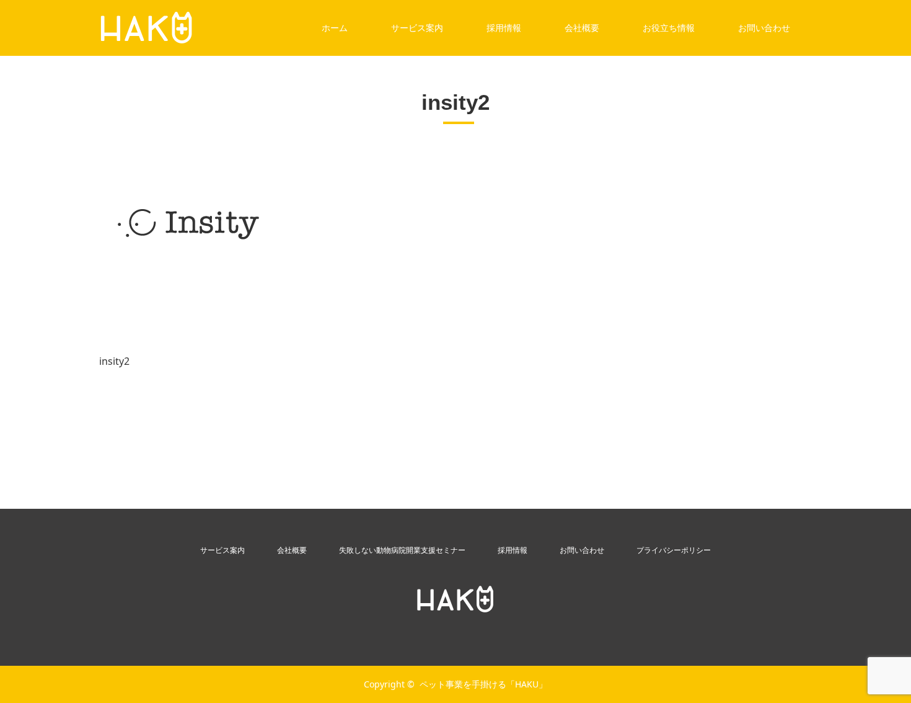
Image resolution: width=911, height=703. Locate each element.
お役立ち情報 (669, 28)
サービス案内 (417, 28)
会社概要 (582, 28)
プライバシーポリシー (673, 550)
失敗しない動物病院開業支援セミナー (402, 550)
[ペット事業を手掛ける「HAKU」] (455, 599)
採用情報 (503, 28)
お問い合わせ (764, 28)
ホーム (335, 28)
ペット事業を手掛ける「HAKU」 (483, 684)
